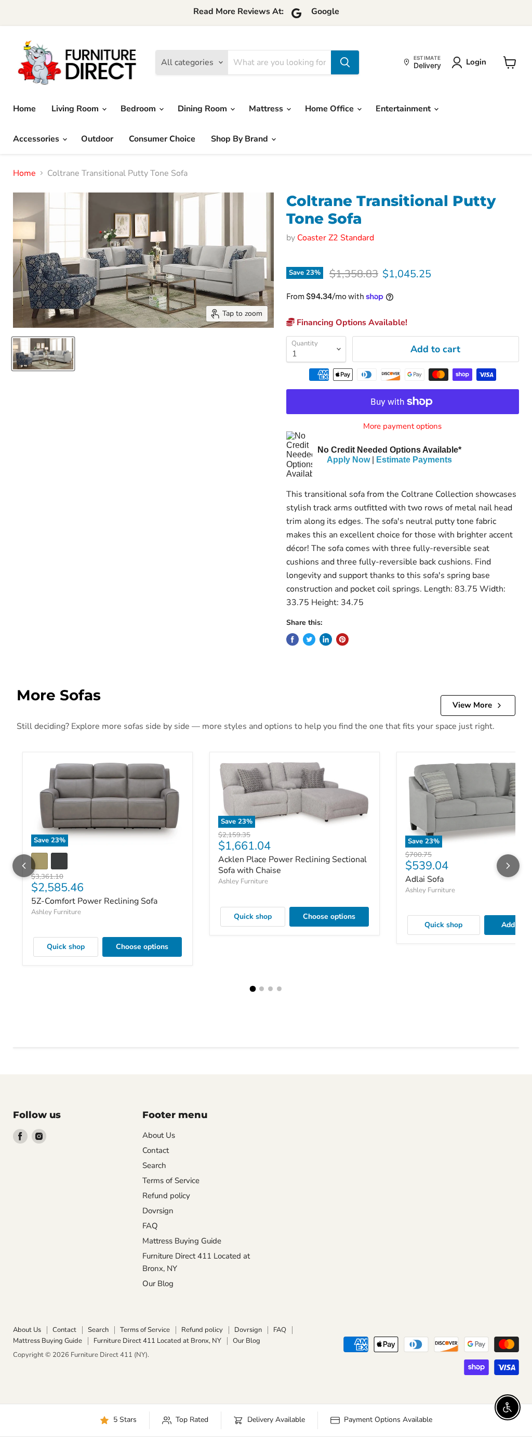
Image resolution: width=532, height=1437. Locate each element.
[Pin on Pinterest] (342, 639)
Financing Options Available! (351, 322)
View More (472, 705)
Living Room (76, 108)
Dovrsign (158, 1210)
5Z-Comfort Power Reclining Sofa (94, 901)
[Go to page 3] (270, 988)
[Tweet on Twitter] (309, 639)
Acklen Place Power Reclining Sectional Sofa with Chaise (292, 865)
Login (476, 62)
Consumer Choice (162, 139)
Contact (155, 1150)
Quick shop (66, 947)
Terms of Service (171, 1180)
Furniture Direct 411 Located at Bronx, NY (157, 1340)
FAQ (150, 1226)
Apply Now (348, 459)
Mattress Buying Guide (181, 1241)
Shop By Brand (240, 139)
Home (24, 108)
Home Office (330, 108)
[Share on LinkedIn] (326, 639)
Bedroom (139, 108)
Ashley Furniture (56, 912)
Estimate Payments (414, 459)
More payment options (402, 426)
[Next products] (508, 865)
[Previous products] (23, 865)
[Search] (345, 62)
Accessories (37, 139)
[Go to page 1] (253, 989)
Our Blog (158, 1283)
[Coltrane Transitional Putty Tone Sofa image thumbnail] (43, 353)
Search (154, 1165)
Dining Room (203, 108)
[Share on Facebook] (292, 639)
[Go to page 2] (261, 988)
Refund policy (166, 1195)
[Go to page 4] (279, 988)
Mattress (267, 108)
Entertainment (404, 108)
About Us (158, 1135)
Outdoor (97, 139)
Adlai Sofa (424, 879)
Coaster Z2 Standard (335, 237)
